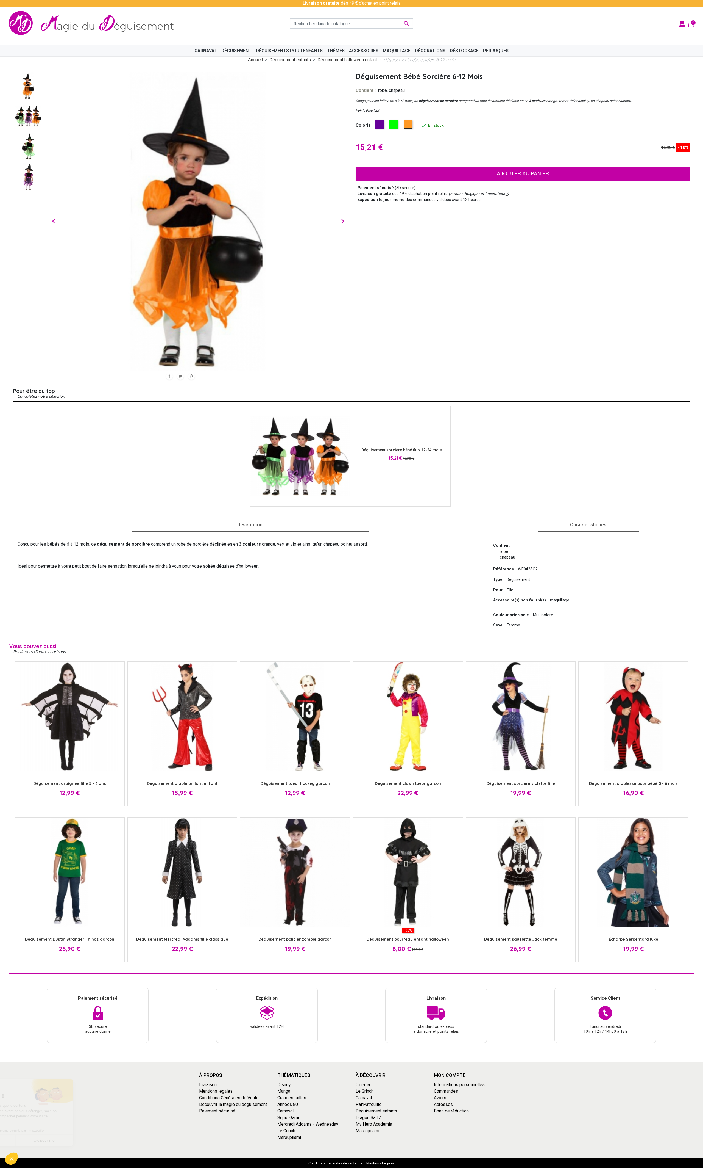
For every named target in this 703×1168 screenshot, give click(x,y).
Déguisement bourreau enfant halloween (408, 939)
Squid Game (288, 1117)
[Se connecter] (682, 23)
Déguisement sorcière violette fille (520, 783)
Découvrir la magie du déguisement (233, 1104)
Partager (169, 376)
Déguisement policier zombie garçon (295, 939)
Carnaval (285, 1111)
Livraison (208, 1084)
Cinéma (363, 1084)
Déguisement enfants (376, 1111)
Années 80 (287, 1104)
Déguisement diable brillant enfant (182, 783)
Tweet (180, 376)
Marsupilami (289, 1137)
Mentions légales (216, 1091)
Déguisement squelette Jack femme (520, 939)
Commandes (446, 1091)
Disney (284, 1084)
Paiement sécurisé (217, 1111)
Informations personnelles (459, 1084)
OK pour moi (92, 1140)
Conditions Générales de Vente (229, 1097)
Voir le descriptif (367, 110)
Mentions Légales (380, 1163)
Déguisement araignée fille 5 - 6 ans (69, 783)
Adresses (443, 1104)
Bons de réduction (451, 1111)
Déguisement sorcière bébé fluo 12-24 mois (401, 450)
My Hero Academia (374, 1124)
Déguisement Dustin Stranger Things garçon (69, 939)
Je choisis (34, 1140)
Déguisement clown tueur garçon (408, 783)
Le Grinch (286, 1130)
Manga (283, 1091)
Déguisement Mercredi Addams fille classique (182, 939)
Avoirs (440, 1097)
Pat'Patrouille (368, 1104)
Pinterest (191, 376)
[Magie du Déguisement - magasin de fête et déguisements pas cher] (94, 24)
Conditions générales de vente (332, 1163)
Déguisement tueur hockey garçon (295, 783)
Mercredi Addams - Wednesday (307, 1124)
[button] (11, 1158)
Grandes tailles (291, 1097)
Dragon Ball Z (368, 1117)
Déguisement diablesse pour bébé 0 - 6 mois (633, 783)
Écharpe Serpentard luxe (633, 939)
